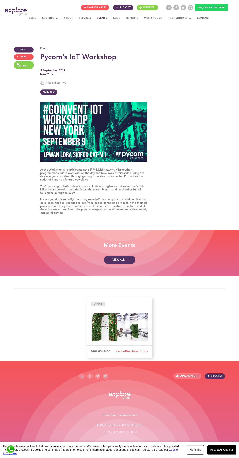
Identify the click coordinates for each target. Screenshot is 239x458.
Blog (116, 18)
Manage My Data (129, 415)
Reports (132, 18)
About (68, 18)
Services (85, 18)
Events (102, 18)
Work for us (153, 18)
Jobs (32, 18)
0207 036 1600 (100, 351)
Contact (203, 18)
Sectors (48, 18)
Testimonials (177, 18)
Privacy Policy (109, 415)
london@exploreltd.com (132, 351)
